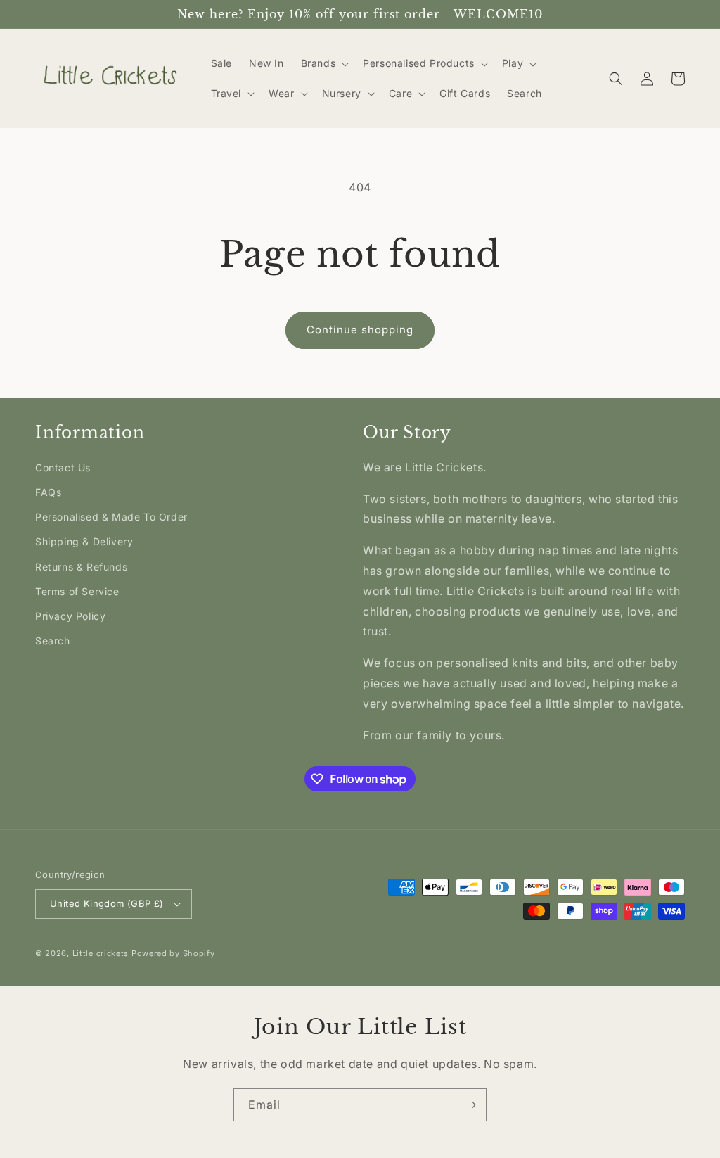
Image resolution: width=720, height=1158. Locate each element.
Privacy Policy (70, 616)
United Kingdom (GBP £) (107, 903)
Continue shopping (360, 329)
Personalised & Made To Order (111, 517)
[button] (323, 63)
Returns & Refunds (81, 567)
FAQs (48, 492)
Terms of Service (77, 591)
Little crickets (101, 953)
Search (52, 641)
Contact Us (63, 467)
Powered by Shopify (173, 953)
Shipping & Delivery (84, 541)
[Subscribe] (470, 1104)
